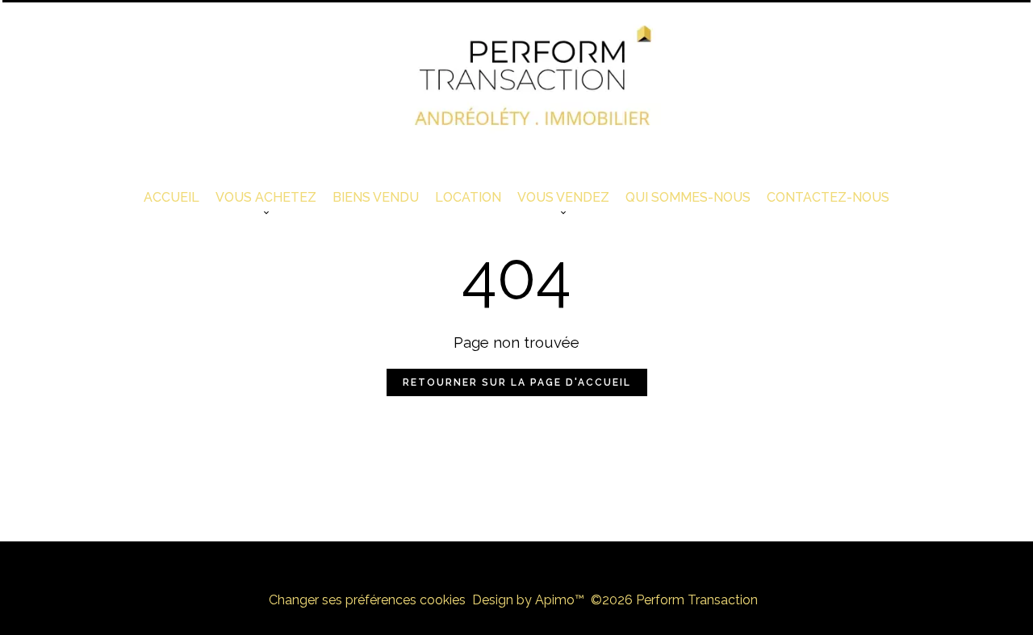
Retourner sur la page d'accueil (517, 382)
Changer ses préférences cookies (367, 600)
